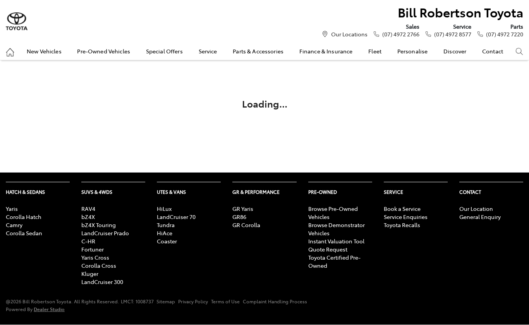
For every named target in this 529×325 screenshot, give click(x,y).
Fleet (374, 51)
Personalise (412, 51)
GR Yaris (242, 208)
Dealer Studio (49, 309)
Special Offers (164, 51)
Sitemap (165, 301)
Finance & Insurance (326, 51)
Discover (454, 51)
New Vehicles (44, 51)
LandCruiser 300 (102, 282)
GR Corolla (246, 225)
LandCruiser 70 (176, 217)
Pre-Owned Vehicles (103, 51)
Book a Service (402, 208)
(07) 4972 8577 (452, 34)
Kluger (89, 273)
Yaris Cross (95, 257)
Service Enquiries (406, 217)
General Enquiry (480, 217)
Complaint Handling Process (275, 301)
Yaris (12, 208)
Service (208, 51)
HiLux (164, 208)
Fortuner (92, 249)
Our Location (476, 208)
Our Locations (349, 34)
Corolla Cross (98, 265)
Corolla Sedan (24, 233)
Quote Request (327, 249)
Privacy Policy (193, 301)
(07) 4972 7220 (504, 34)
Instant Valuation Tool (336, 241)
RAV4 (88, 208)
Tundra (166, 225)
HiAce (164, 233)
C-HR (88, 241)
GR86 (239, 217)
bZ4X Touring (98, 225)
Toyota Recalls (402, 225)
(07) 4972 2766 (400, 34)
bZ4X (88, 217)
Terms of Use (225, 301)
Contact (492, 51)
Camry (14, 225)
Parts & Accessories (258, 51)
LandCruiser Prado (105, 233)
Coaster (167, 241)
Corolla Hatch (23, 217)
